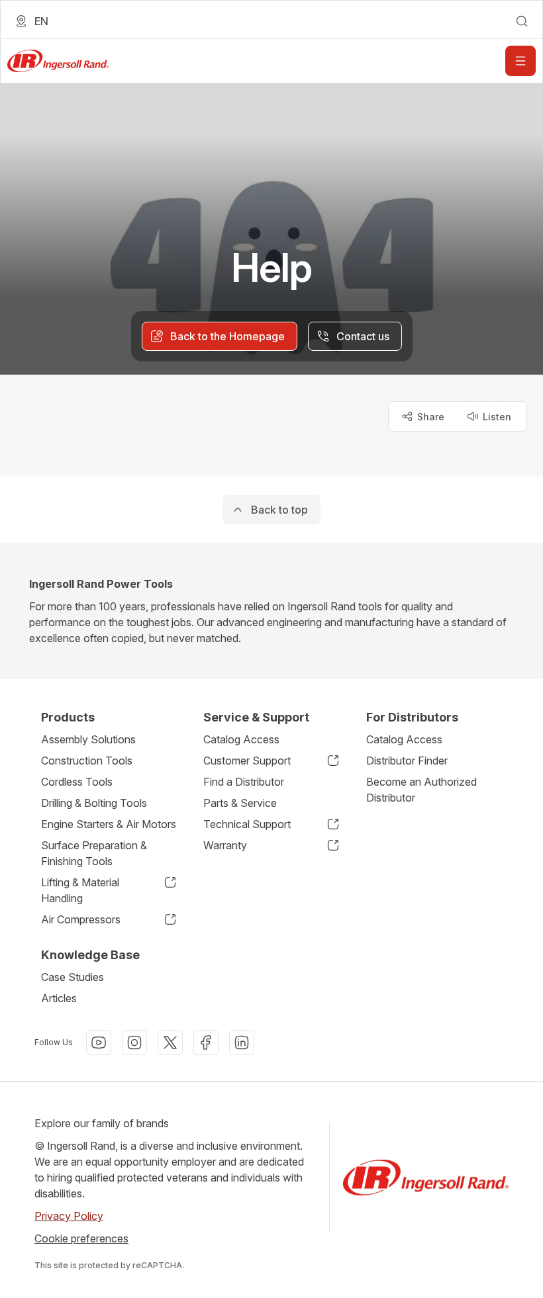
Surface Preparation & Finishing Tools (94, 853)
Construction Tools (86, 760)
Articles (59, 998)
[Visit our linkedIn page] (241, 1042)
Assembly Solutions (88, 739)
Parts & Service (240, 803)
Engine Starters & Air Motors (108, 824)
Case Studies (72, 977)
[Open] (520, 61)
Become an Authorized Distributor (421, 789)
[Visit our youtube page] (98, 1042)
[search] (522, 21)
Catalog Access (241, 739)
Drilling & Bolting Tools (94, 803)
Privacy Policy (68, 1216)
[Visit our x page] (170, 1042)
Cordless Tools (77, 781)
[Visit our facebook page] (206, 1042)
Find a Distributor (243, 781)
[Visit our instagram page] (134, 1042)
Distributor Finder (407, 760)
